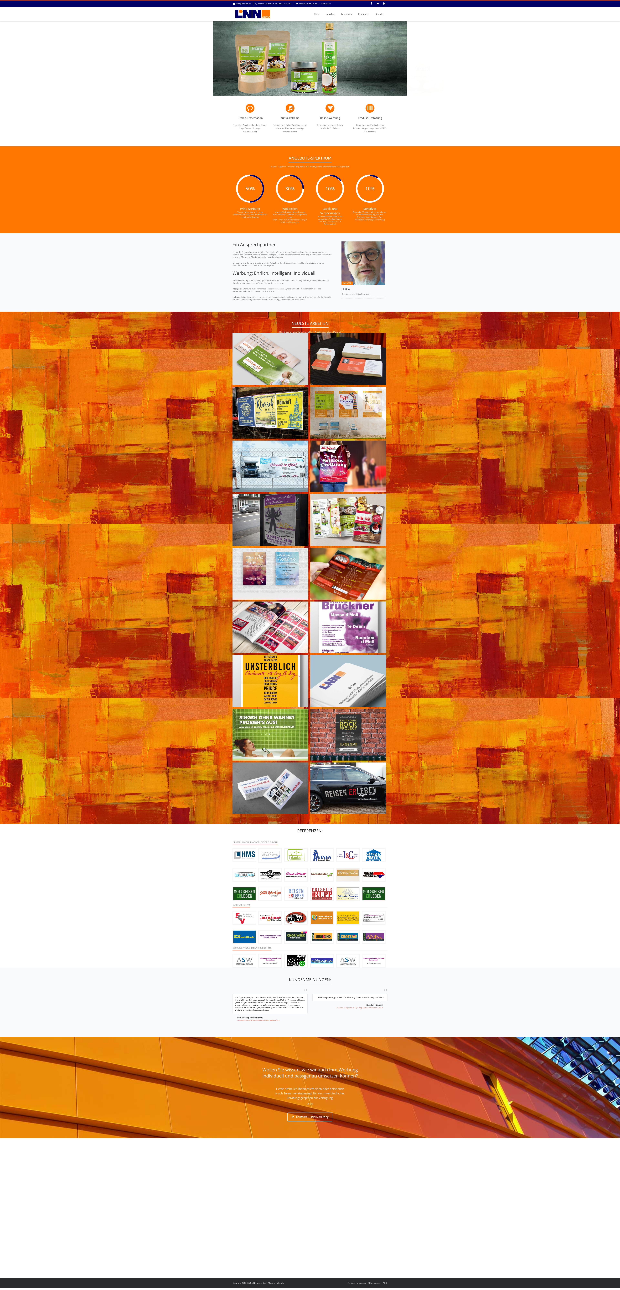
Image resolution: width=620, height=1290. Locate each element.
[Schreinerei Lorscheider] (322, 875)
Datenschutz (375, 1283)
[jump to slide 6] (318, 92)
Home (317, 14)
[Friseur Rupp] (322, 893)
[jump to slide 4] (311, 92)
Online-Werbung (330, 118)
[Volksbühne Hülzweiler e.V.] (322, 918)
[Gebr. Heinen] (322, 855)
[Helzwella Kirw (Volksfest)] (296, 918)
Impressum (362, 1283)
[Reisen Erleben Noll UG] (296, 893)
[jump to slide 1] (302, 92)
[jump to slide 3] (308, 92)
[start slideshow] (298, 92)
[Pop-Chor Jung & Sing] (322, 937)
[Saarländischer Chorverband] (244, 918)
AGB (385, 1283)
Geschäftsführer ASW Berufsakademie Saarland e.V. (258, 1020)
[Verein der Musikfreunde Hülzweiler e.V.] (244, 937)
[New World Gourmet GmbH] (270, 875)
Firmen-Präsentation (250, 118)
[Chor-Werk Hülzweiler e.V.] (296, 937)
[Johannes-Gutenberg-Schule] (270, 960)
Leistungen (346, 14)
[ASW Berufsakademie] (244, 960)
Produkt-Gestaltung (370, 118)
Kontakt (379, 14)
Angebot (330, 14)
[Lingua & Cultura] (348, 855)
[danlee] (296, 855)
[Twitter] (378, 3)
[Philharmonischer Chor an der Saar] (270, 937)
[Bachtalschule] (322, 960)
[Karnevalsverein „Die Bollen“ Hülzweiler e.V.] (270, 918)
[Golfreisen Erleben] (244, 893)
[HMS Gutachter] (244, 855)
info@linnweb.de (243, 3)
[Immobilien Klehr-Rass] (270, 893)
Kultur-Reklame (290, 118)
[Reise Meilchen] (373, 875)
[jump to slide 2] (305, 92)
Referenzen (363, 14)
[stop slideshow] (322, 92)
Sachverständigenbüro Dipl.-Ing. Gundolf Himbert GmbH (359, 1007)
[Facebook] (371, 3)
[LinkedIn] (384, 3)
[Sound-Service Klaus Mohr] (296, 875)
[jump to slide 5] (314, 92)
